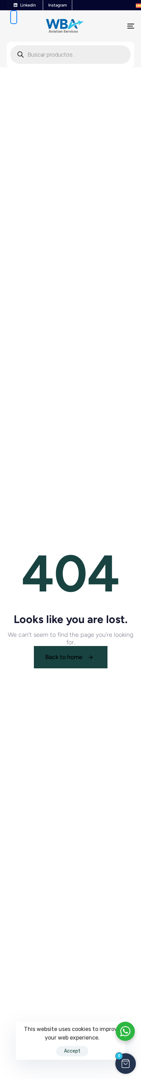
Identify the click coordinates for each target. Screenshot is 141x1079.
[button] (125, 1063)
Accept (72, 1051)
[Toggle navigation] (113, 26)
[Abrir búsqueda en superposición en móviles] (13, 17)
